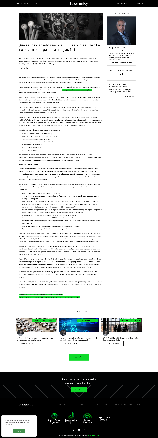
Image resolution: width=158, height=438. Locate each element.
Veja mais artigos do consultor (121, 62)
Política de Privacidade (93, 435)
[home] (79, 3)
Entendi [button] (19, 431)
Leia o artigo (27, 343)
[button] (22, 3)
